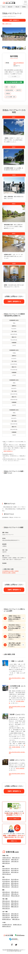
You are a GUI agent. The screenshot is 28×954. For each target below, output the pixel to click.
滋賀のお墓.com (6, 892)
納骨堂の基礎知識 (20, 768)
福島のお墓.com (6, 863)
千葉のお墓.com (6, 872)
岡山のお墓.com (6, 903)
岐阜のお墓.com (6, 885)
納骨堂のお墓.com (6, 926)
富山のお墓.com (14, 879)
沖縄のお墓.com (15, 919)
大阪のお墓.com (6, 894)
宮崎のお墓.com (14, 917)
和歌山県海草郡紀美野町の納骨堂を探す (17, 774)
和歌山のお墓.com (15, 895)
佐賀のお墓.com (14, 913)
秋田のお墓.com (6, 861)
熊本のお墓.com (14, 915)
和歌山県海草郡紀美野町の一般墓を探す (17, 678)
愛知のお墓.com (6, 886)
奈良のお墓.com (6, 895)
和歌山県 (16, 62)
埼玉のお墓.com (14, 870)
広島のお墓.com (14, 903)
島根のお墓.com (14, 901)
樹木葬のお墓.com (17, 924)
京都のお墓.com (14, 892)
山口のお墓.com (6, 904)
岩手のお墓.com (6, 859)
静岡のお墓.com (14, 885)
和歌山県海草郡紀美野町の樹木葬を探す (17, 753)
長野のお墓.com (14, 883)
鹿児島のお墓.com (6, 919)
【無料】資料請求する (14, 301)
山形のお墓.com (14, 861)
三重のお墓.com (14, 886)
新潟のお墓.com (6, 879)
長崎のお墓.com (6, 915)
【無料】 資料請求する (14, 20)
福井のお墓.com (14, 881)
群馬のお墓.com (6, 870)
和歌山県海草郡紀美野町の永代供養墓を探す (17, 707)
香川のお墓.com (6, 906)
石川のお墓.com (6, 881)
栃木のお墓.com (14, 868)
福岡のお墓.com (6, 913)
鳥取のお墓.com (6, 901)
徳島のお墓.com (14, 904)
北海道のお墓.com (6, 857)
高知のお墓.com (6, 908)
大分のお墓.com (6, 917)
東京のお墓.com (14, 872)
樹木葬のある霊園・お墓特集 (8, 572)
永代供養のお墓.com (7, 924)
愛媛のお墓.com (14, 906)
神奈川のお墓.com (6, 874)
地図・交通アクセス (6, 23)
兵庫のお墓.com (14, 894)
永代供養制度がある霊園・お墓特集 (10, 571)
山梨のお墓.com (6, 883)
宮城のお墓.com (14, 859)
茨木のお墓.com (6, 868)
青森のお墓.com (15, 857)
